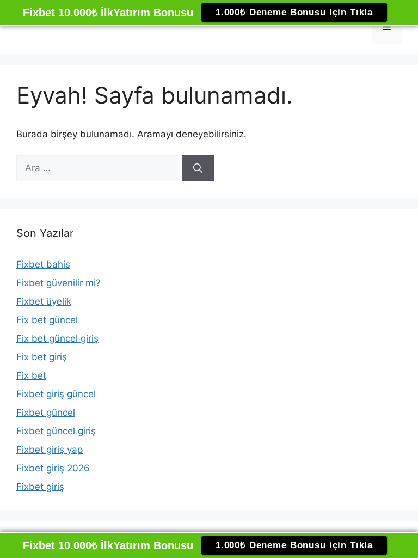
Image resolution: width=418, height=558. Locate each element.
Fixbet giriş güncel (56, 394)
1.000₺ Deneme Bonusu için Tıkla (294, 12)
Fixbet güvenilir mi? (58, 282)
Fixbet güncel (45, 412)
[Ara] (198, 168)
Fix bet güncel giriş (57, 338)
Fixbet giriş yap (49, 449)
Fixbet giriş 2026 (53, 468)
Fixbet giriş (40, 486)
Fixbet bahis (43, 264)
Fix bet (31, 375)
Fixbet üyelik (43, 301)
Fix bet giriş (41, 356)
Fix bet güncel (47, 319)
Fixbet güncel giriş (56, 431)
